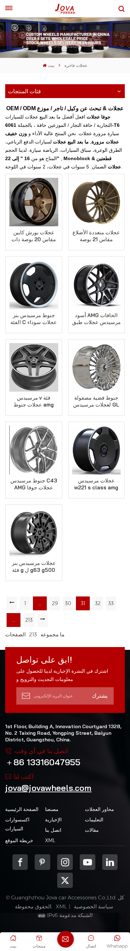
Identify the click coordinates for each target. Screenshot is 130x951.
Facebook (20, 862)
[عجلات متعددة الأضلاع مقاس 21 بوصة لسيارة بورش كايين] (96, 202)
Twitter (65, 880)
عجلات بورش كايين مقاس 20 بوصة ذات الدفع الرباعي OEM (33, 236)
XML (50, 840)
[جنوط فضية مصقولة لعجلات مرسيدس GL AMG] (96, 367)
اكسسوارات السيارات (17, 824)
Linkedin (110, 862)
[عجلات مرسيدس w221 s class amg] (96, 450)
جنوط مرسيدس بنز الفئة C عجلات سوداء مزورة (33, 319)
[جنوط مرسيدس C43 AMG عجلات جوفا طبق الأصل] (33, 450)
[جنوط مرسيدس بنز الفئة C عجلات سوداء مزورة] (33, 284)
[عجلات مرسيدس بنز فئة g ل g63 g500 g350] (33, 532)
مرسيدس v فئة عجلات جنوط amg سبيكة (34, 401)
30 (68, 603)
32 (98, 603)
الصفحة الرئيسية (21, 809)
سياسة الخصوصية (93, 906)
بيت (51, 65)
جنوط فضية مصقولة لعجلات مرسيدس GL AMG (96, 401)
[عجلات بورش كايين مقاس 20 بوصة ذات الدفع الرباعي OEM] (33, 202)
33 (111, 603)
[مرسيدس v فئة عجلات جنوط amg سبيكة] (33, 367)
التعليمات (94, 820)
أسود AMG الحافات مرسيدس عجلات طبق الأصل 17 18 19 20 (96, 319)
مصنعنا (52, 809)
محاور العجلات (99, 809)
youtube (87, 862)
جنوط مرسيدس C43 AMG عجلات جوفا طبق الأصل (33, 484)
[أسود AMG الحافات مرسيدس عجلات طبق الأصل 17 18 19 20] (96, 284)
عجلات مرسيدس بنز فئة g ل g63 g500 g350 (34, 567)
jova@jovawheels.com (48, 788)
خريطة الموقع (19, 840)
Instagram (65, 862)
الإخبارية (53, 820)
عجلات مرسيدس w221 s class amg (96, 484)
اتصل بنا (53, 830)
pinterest (42, 862)
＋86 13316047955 (42, 762)
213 (29, 620)
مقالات (92, 830)
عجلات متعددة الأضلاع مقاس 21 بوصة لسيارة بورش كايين (96, 236)
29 (55, 603)
